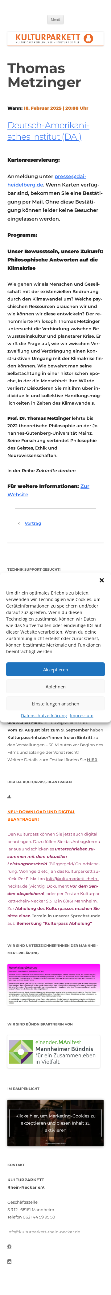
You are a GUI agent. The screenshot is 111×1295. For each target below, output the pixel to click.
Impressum (81, 715)
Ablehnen (56, 686)
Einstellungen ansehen (55, 703)
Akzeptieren (55, 669)
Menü (55, 19)
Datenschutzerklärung (44, 715)
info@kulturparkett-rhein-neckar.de (43, 1231)
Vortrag (33, 523)
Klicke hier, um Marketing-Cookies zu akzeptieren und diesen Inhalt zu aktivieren (55, 1123)
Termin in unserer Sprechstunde (66, 915)
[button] (102, 580)
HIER (92, 759)
